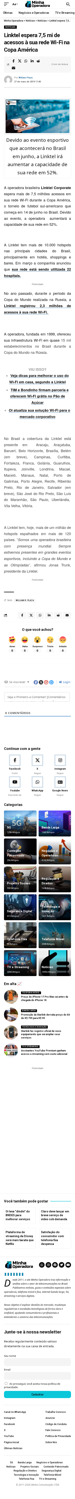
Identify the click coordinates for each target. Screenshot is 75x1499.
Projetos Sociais (18, 883)
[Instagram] (60, 764)
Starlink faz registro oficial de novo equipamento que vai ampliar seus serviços (41, 1034)
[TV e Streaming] (20, 963)
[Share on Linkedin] (32, 61)
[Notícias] (55, 963)
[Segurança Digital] (20, 907)
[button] (7, 4)
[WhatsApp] (37, 786)
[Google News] (60, 786)
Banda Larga (50, 827)
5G (9, 827)
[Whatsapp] (42, 1265)
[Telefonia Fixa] (20, 935)
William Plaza (26, 77)
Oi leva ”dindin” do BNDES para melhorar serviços (18, 1215)
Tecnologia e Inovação (34, 1027)
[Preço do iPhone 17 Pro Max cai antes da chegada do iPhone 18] (11, 997)
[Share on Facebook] (13, 61)
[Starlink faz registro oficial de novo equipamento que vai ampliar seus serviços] (11, 1032)
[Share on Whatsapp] (26, 61)
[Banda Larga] (55, 823)
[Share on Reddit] (38, 61)
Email (7, 1369)
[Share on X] (19, 61)
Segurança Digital (19, 911)
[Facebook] (15, 764)
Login (66, 682)
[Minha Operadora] (37, 4)
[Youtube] (15, 786)
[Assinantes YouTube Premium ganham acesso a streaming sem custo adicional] (11, 1050)
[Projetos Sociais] (20, 879)
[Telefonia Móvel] (55, 935)
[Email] (13, 68)
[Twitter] (61, 1265)
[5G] (20, 823)
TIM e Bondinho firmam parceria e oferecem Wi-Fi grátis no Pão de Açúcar (39, 396)
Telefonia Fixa (17, 939)
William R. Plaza (25, 600)
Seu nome (10, 1356)
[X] (37, 764)
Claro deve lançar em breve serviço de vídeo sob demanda (55, 1215)
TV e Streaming (18, 967)
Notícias (10, 27)
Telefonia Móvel (53, 939)
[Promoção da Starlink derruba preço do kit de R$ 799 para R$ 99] (11, 1015)
